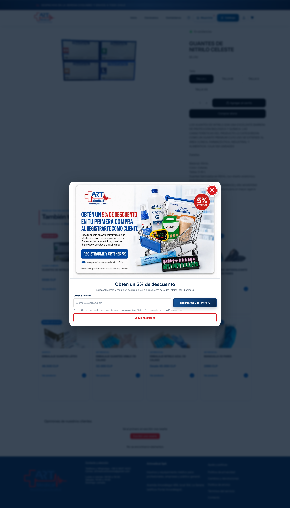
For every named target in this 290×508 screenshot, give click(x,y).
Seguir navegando (145, 317)
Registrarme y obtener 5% (195, 302)
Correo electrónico (82, 295)
